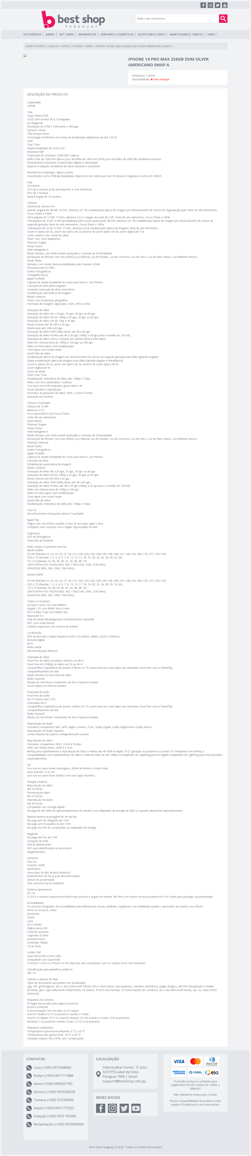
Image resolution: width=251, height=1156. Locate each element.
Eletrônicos (32, 34)
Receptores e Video (151, 34)
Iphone (77, 46)
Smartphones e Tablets (186, 34)
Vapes (211, 34)
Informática (87, 34)
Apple (66, 46)
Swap (88, 46)
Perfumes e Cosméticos (117, 34)
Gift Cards (66, 34)
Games (50, 34)
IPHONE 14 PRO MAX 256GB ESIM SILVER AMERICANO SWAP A (133, 46)
